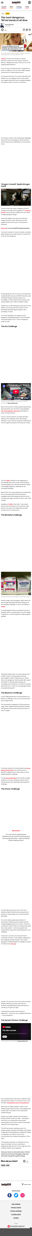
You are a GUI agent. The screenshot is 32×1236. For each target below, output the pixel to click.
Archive (16, 1218)
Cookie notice (16, 1214)
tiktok (7, 13)
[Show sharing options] (30, 594)
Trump (27, 7)
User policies (16, 1204)
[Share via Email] (30, 30)
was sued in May (11, 778)
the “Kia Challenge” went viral (10, 411)
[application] (16, 42)
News (11, 7)
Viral (3, 13)
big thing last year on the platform (18, 1103)
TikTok (3, 58)
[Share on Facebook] (24, 30)
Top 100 (3, 7)
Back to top (27, 1184)
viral (7, 1165)
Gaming (19, 7)
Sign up (3, 228)
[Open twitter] (16, 1195)
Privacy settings (16, 1211)
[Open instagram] (22, 1195)
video (8, 480)
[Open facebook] (9, 1195)
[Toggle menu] (2, 2)
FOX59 (10, 504)
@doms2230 (16, 830)
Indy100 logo (16, 2)
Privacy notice (16, 1208)
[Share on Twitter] (27, 30)
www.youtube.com (13, 403)
